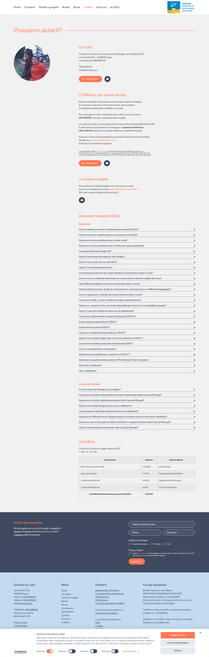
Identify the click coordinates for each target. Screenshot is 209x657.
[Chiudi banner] (200, 633)
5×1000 (114, 7)
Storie (76, 7)
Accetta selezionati (178, 643)
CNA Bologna (102, 597)
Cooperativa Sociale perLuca (109, 593)
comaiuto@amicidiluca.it (103, 140)
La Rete (99, 626)
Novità (66, 7)
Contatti (88, 7)
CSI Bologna (101, 600)
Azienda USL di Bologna (107, 590)
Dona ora (101, 7)
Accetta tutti (178, 635)
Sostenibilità (67, 611)
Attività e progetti (49, 7)
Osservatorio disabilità (106, 613)
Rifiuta (177, 651)
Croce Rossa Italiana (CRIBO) (109, 603)
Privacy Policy (100, 151)
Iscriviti (136, 561)
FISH (97, 622)
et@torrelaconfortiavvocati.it (124, 189)
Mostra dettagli (129, 651)
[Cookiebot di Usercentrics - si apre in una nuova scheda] (20, 652)
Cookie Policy (20, 625)
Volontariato (67, 608)
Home (17, 7)
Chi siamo (29, 7)
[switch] (72, 651)
